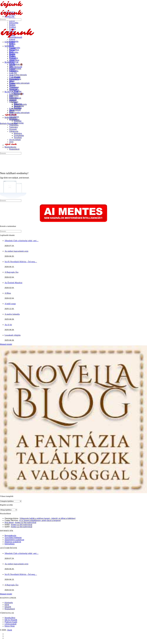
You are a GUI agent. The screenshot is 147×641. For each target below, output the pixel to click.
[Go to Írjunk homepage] (11, 7)
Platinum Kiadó (11, 622)
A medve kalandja (12, 314)
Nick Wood (9, 523)
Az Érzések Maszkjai (13, 282)
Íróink (7, 605)
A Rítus (8, 293)
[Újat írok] (11, 145)
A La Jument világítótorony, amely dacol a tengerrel (40, 520)
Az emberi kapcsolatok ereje (16, 251)
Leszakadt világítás (13, 335)
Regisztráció (10, 609)
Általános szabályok (13, 542)
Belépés (3, 124)
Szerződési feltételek (13, 538)
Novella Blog (10, 618)
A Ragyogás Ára (11, 272)
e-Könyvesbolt (10, 624)
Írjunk (9, 630)
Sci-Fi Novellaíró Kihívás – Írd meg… (21, 261)
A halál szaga (10, 303)
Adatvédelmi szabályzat (14, 540)
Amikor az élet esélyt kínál (25, 523)
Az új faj (8, 324)
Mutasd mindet (6, 344)
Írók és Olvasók (11, 620)
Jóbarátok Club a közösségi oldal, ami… (21, 240)
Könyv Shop (10, 626)
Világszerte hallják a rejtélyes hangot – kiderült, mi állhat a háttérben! (47, 518)
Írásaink (8, 607)
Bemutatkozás (10, 536)
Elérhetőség (9, 544)
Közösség (9, 603)
